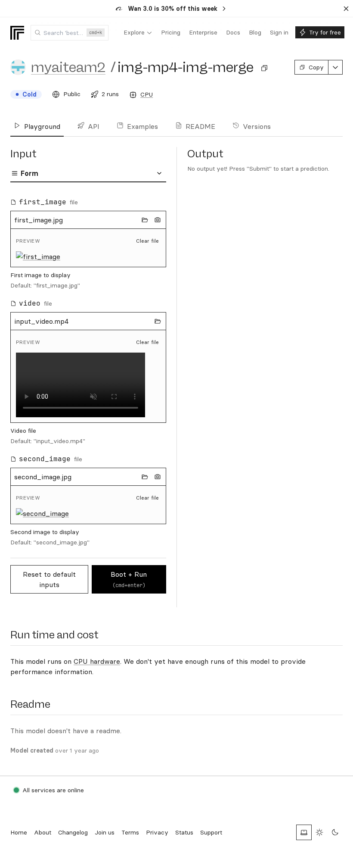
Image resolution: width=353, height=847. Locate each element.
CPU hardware (97, 661)
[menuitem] (138, 33)
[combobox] (69, 32)
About (42, 832)
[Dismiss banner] (346, 8)
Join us (105, 832)
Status (184, 832)
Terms (130, 832)
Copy (316, 67)
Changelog (73, 832)
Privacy (157, 832)
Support (211, 832)
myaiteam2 (68, 67)
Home (18, 832)
